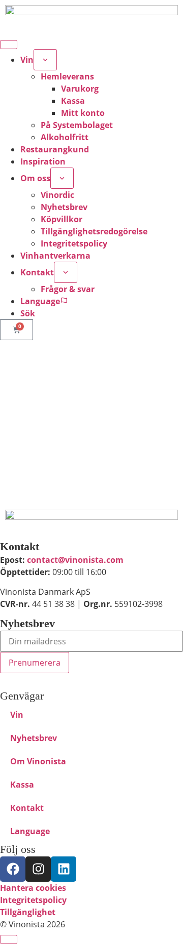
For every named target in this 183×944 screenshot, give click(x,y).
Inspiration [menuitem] (43, 161)
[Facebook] (12, 869)
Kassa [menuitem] (73, 100)
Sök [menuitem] (27, 313)
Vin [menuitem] (27, 59)
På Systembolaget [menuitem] (77, 125)
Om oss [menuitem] (35, 178)
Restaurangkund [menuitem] (54, 149)
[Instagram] (38, 869)
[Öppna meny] (8, 44)
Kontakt (27, 807)
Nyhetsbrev (33, 738)
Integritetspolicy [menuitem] (74, 243)
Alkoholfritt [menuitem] (64, 137)
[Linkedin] (63, 869)
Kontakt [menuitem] (37, 272)
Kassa (22, 784)
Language (30, 831)
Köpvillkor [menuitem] (61, 219)
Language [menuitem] (40, 301)
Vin (16, 714)
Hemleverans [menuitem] (67, 76)
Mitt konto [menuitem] (83, 112)
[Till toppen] (8, 939)
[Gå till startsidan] (91, 17)
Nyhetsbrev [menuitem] (64, 207)
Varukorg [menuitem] (80, 88)
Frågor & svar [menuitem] (68, 289)
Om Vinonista (38, 761)
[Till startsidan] (91, 522)
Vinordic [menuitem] (57, 194)
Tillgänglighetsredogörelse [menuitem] (94, 231)
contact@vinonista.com (75, 559)
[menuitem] (45, 59)
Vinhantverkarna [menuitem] (55, 255)
